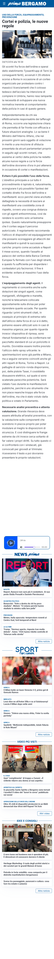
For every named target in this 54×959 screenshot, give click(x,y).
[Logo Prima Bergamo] (27, 3)
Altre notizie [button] (44, 641)
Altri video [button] (45, 813)
